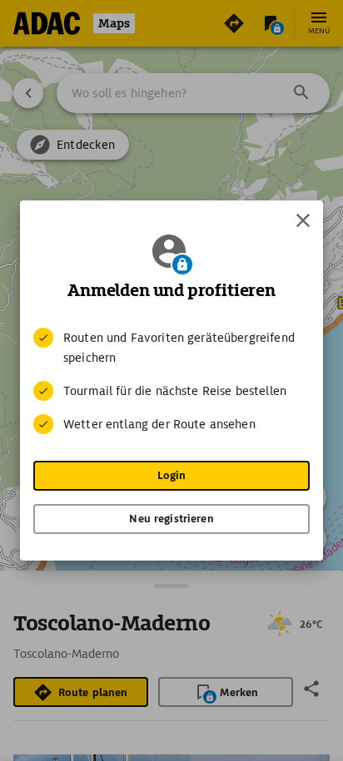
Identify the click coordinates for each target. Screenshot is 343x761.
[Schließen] (303, 220)
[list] (171, 381)
